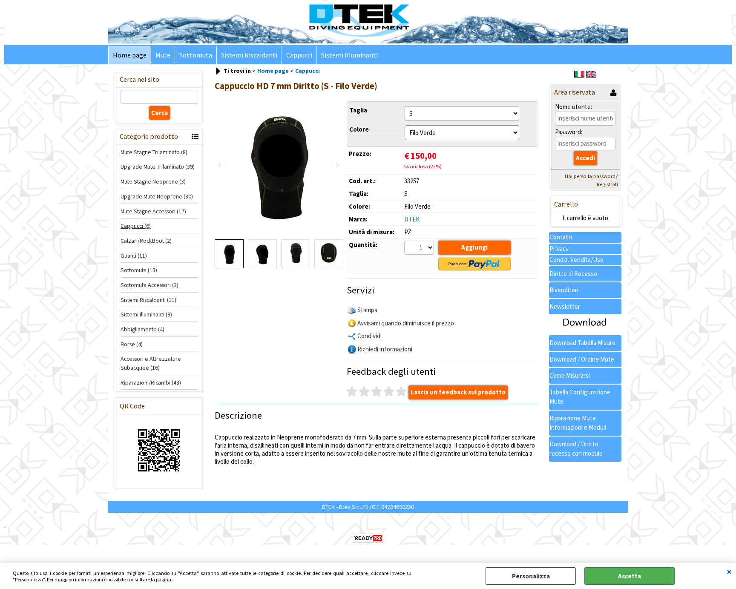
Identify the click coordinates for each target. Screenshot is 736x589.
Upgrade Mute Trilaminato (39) (158, 166)
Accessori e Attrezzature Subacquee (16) (151, 363)
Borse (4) (132, 344)
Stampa (367, 310)
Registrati (607, 184)
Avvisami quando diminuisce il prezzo (405, 323)
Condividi (369, 336)
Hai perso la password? (591, 176)
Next (336, 165)
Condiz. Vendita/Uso (576, 260)
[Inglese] (591, 75)
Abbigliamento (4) (142, 329)
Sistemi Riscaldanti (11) (148, 300)
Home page (130, 55)
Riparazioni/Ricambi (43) (151, 382)
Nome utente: (573, 107)
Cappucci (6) (136, 226)
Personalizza (531, 576)
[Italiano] (579, 75)
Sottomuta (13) (139, 270)
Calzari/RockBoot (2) (146, 240)
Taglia (358, 110)
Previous (220, 165)
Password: (568, 132)
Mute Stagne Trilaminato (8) (154, 152)
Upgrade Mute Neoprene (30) (157, 196)
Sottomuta (195, 55)
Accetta (629, 576)
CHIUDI (729, 571)
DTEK (412, 219)
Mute (162, 55)
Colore (359, 129)
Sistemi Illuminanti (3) (146, 314)
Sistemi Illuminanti (349, 55)
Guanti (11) (134, 255)
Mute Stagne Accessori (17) (153, 211)
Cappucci (299, 55)
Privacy (559, 248)
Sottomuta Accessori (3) (149, 285)
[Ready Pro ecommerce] (368, 538)
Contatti (560, 237)
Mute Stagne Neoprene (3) (153, 181)
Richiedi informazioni (384, 349)
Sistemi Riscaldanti (249, 55)
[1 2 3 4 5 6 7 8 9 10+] (420, 249)
